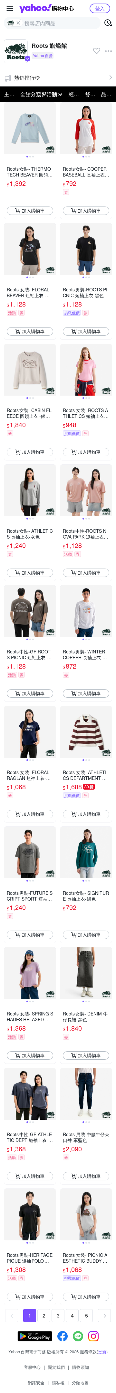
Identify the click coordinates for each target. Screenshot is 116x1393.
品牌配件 (107, 94)
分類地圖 (80, 1382)
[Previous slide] (8, 128)
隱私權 (58, 1382)
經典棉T (75, 94)
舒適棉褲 (91, 94)
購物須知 (80, 1367)
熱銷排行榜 (27, 77)
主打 (9, 94)
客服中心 (32, 1367)
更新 (102, 1351)
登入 (100, 8)
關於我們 (56, 1367)
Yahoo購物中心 (46, 8)
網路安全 (36, 1382)
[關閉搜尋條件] (18, 23)
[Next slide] (51, 128)
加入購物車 (33, 210)
